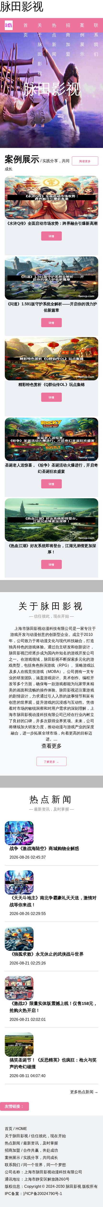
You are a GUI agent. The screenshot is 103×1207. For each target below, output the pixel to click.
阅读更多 (85, 161)
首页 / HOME (16, 1129)
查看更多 (51, 746)
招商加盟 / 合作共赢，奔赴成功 (31, 1150)
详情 (51, 236)
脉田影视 (21, 6)
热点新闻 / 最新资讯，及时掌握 (31, 1143)
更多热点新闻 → (84, 1092)
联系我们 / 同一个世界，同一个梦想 (35, 1165)
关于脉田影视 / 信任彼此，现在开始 (35, 1136)
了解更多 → (51, 761)
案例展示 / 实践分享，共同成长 (31, 1158)
